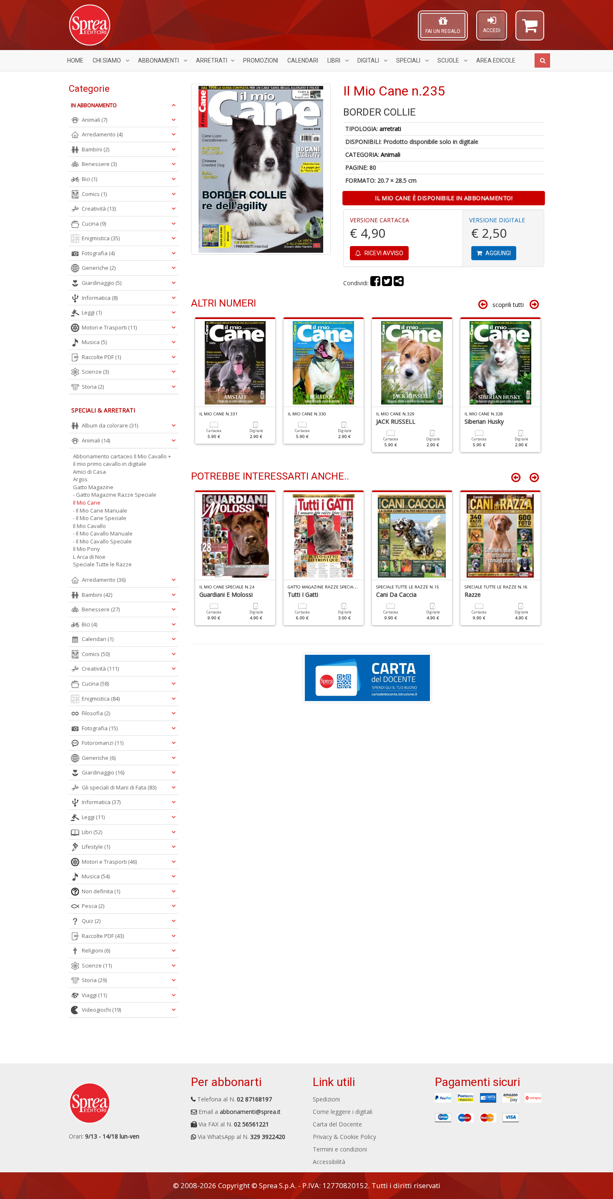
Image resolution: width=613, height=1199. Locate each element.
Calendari (302, 60)
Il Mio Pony (86, 549)
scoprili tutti (508, 305)
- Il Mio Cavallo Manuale (103, 533)
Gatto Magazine (93, 487)
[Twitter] (387, 283)
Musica (94, 342)
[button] (529, 29)
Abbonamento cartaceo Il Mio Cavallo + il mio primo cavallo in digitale (122, 460)
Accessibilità (329, 1162)
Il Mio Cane (86, 502)
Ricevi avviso (383, 253)
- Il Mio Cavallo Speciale (102, 541)
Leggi (92, 312)
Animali (390, 154)
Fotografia (98, 253)
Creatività (99, 208)
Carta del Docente (337, 1124)
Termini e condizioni (340, 1149)
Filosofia (96, 713)
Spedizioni (326, 1099)
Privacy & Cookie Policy (344, 1137)
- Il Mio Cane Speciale (99, 518)
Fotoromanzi (102, 743)
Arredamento (102, 134)
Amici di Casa (89, 471)
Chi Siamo (107, 60)
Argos (80, 479)
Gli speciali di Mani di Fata (119, 787)
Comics (94, 194)
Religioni (96, 950)
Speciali (409, 60)
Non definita (101, 891)
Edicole (495, 60)
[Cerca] (542, 60)
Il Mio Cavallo (89, 526)
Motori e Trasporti (109, 327)
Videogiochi (101, 1009)
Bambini (95, 149)
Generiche (99, 267)
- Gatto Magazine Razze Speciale (114, 494)
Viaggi (94, 995)
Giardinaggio (101, 283)
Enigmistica (101, 238)
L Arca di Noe (89, 557)
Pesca (93, 906)
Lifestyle (96, 846)
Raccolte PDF (101, 357)
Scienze (95, 371)
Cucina (94, 223)
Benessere (99, 164)
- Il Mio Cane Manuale (100, 510)
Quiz (91, 921)
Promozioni (260, 60)
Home (75, 60)
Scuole (448, 60)
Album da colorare (110, 425)
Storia (93, 386)
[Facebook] (375, 283)
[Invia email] (399, 283)
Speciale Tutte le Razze (102, 564)
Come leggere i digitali (342, 1112)
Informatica (100, 298)
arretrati (390, 129)
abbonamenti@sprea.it (250, 1112)
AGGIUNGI (497, 253)
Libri (334, 60)
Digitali (368, 60)
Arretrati (211, 60)
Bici (89, 179)
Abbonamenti (159, 60)
